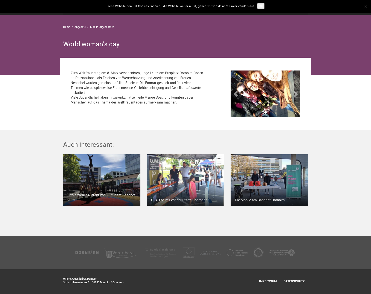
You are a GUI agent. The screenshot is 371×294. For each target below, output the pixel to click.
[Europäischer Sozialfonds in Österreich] (189, 252)
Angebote (80, 26)
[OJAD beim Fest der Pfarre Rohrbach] (185, 179)
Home (66, 26)
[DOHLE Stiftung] (211, 252)
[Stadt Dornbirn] (87, 252)
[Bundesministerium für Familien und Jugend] (161, 252)
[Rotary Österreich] (259, 252)
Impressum (268, 281)
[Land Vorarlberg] (121, 252)
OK (261, 6)
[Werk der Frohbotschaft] (237, 252)
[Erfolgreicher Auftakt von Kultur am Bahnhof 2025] (101, 179)
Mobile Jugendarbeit (102, 26)
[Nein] (365, 6)
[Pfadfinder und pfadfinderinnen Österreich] (282, 252)
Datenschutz (294, 281)
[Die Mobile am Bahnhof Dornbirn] (269, 179)
